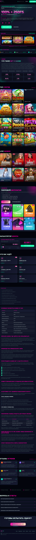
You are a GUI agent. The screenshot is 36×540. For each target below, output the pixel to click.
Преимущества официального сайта (7, 293)
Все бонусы (16, 26)
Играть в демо (6, 201)
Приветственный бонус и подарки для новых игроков (9, 296)
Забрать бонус (6, 26)
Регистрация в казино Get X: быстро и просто (8, 295)
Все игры (33, 87)
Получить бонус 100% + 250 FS (18, 524)
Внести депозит (27, 245)
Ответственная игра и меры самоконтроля (8, 303)
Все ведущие (32, 151)
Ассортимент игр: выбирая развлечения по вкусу (9, 298)
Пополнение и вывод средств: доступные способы (9, 300)
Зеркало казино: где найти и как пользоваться (8, 291)
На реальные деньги (16, 201)
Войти (27, 1)
